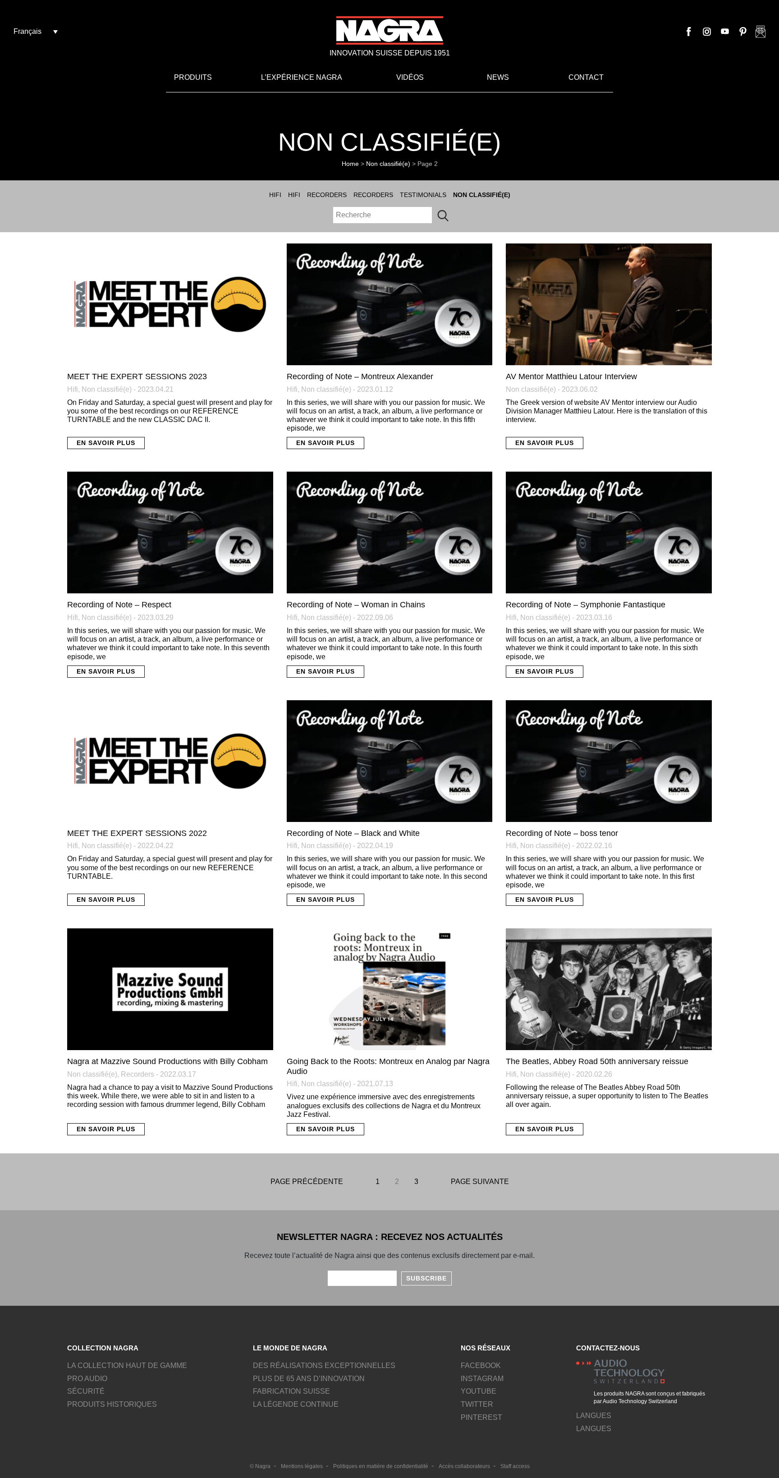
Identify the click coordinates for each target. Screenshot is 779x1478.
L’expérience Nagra (301, 77)
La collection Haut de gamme (127, 1365)
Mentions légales (302, 1466)
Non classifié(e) (388, 163)
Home (350, 163)
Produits (193, 77)
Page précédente (306, 1181)
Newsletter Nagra (760, 31)
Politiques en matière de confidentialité (380, 1466)
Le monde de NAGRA (290, 1348)
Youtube (725, 32)
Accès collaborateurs (464, 1466)
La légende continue (296, 1404)
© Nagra (260, 1466)
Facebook (689, 32)
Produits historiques (112, 1404)
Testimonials (423, 194)
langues (593, 1415)
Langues (593, 1428)
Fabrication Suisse (291, 1391)
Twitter (477, 1404)
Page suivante (480, 1181)
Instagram (707, 32)
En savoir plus (106, 442)
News (498, 77)
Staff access (515, 1466)
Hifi (275, 194)
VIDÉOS (410, 77)
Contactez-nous (608, 1348)
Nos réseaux (485, 1348)
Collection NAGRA (102, 1348)
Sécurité (86, 1391)
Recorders (327, 194)
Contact (586, 77)
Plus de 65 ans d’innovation (309, 1378)
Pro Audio (87, 1378)
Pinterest (743, 32)
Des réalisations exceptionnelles (324, 1365)
